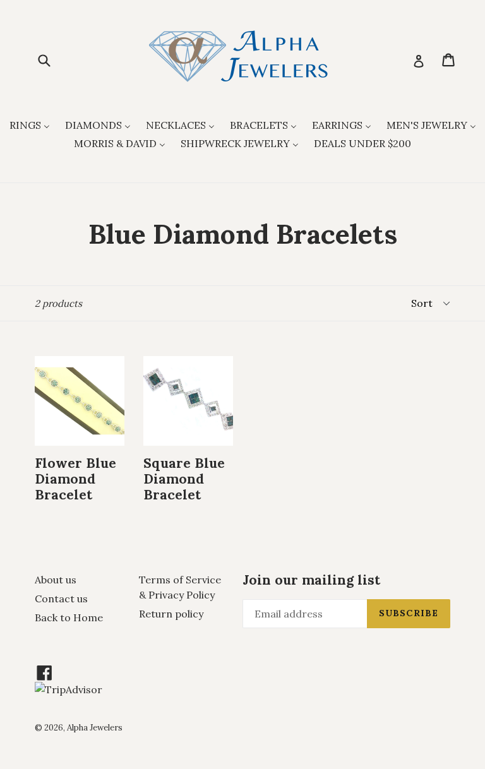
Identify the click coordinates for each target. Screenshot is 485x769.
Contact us (61, 598)
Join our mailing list (311, 580)
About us (55, 579)
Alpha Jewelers (95, 727)
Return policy (171, 613)
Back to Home (69, 617)
